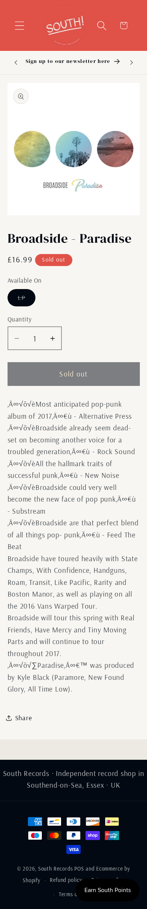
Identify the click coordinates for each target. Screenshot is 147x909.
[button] (19, 25)
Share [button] (23, 717)
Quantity (20, 319)
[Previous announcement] (16, 62)
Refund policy (66, 880)
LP (27, 299)
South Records (55, 868)
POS (79, 868)
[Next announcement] (131, 62)
